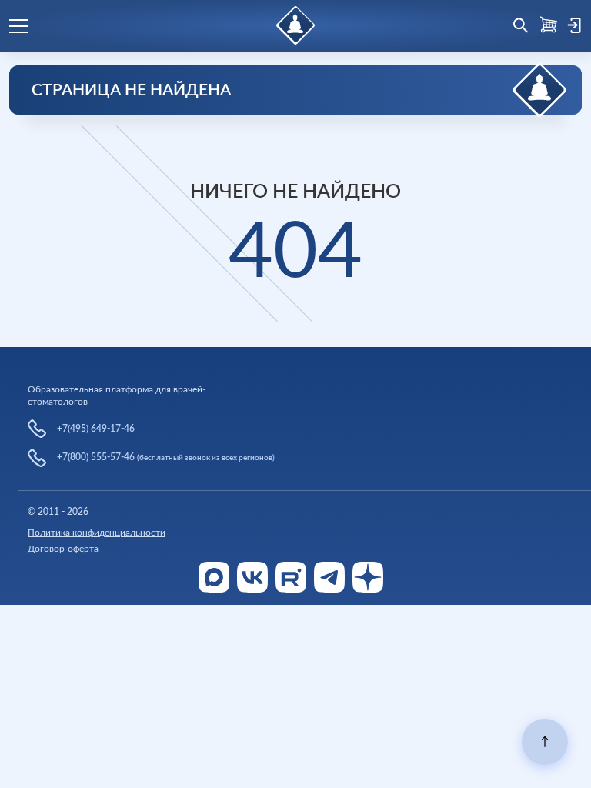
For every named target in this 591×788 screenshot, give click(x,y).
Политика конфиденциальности (96, 532)
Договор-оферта (63, 548)
